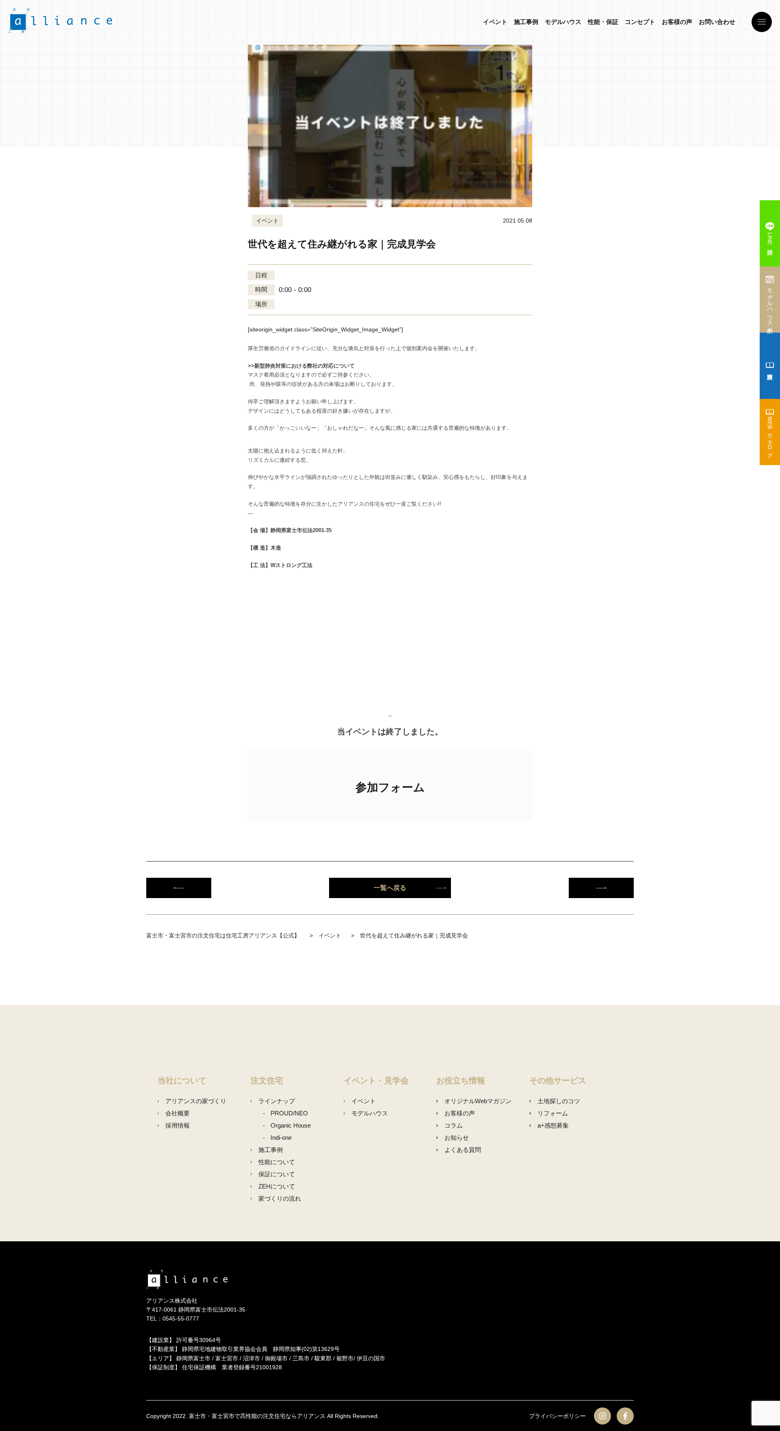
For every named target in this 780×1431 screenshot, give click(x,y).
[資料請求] (770, 366)
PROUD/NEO (289, 1113)
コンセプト (640, 21)
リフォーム (552, 1113)
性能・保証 (603, 21)
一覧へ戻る (390, 887)
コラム (453, 1125)
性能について (276, 1161)
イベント (495, 21)
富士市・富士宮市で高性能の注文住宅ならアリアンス (257, 1416)
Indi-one (281, 1137)
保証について (276, 1174)
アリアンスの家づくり (195, 1101)
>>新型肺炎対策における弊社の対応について (301, 366)
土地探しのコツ (558, 1101)
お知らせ (456, 1137)
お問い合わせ (717, 21)
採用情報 (177, 1125)
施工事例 (526, 21)
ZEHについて (276, 1186)
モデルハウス (563, 21)
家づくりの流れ (279, 1198)
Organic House (291, 1125)
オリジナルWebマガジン (477, 1101)
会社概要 (177, 1113)
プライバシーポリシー (557, 1416)
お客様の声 (677, 21)
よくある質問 (462, 1149)
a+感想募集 (552, 1125)
